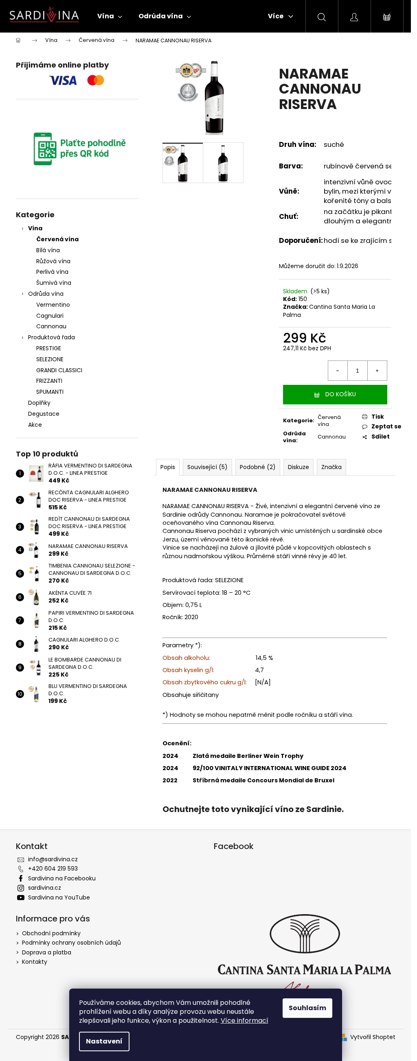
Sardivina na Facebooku (62, 878)
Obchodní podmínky (51, 933)
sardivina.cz (44, 888)
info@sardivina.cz (53, 859)
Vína (35, 228)
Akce (35, 425)
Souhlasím (307, 1008)
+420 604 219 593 (53, 869)
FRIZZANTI (49, 381)
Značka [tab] (331, 467)
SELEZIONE (50, 359)
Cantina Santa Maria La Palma (329, 311)
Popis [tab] (167, 467)
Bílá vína (48, 250)
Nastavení (104, 1041)
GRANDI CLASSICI (59, 370)
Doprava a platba (46, 952)
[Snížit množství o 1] (338, 370)
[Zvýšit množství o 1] (377, 370)
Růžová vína (53, 261)
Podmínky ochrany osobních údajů (71, 943)
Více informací (244, 1020)
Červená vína (57, 239)
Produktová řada (51, 337)
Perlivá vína (52, 272)
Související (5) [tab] (207, 467)
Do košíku (340, 394)
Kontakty (34, 962)
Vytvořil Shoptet (372, 1037)
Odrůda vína (46, 294)
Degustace (43, 414)
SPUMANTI (50, 392)
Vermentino (53, 305)
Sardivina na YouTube (59, 897)
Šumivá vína (53, 283)
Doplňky (39, 403)
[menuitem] (109, 16)
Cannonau (51, 326)
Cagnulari (50, 316)
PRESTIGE (48, 348)
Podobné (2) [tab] (258, 467)
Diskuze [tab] (298, 467)
